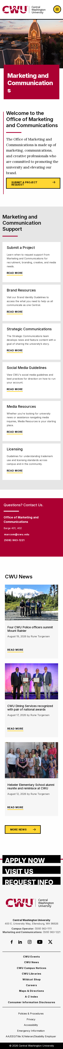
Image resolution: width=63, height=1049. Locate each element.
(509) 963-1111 (43, 928)
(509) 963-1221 (51, 932)
